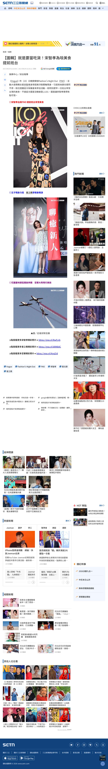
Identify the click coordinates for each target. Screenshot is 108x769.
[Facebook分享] (5, 75)
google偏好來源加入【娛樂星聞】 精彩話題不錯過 (56, 397)
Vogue (14, 80)
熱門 (40, 8)
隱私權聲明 (34, 752)
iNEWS (53, 3)
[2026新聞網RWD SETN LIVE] (31, 3)
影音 (45, 8)
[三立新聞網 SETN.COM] (5, 8)
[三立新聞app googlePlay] (27, 758)
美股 (54, 527)
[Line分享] (5, 80)
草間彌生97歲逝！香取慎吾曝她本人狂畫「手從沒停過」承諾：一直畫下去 (59, 683)
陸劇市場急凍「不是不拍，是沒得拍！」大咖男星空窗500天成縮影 (36, 725)
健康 (84, 8)
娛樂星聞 (45, 3)
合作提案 (65, 752)
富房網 (90, 3)
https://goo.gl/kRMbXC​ (50, 346)
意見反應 (76, 752)
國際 (89, 8)
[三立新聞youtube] (71, 745)
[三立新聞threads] (103, 745)
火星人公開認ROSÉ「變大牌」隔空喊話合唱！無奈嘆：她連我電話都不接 (13, 725)
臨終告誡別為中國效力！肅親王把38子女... (20, 402)
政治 (62, 8)
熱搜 (51, 8)
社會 (67, 8)
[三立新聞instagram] (84, 745)
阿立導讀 (71, 3)
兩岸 (95, 8)
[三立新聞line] (90, 745)
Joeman (10, 527)
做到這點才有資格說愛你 (50, 402)
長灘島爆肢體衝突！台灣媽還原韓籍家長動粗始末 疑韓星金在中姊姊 (59, 704)
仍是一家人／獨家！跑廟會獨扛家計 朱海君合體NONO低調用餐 (13, 704)
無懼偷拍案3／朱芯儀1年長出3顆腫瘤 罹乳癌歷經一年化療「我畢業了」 (36, 683)
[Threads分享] (5, 85)
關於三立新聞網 (20, 752)
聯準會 (44, 527)
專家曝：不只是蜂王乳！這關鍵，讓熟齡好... (55, 409)
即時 (10, 8)
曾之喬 (29, 192)
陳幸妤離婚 (31, 8)
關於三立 (6, 752)
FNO (62, 80)
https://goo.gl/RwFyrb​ (49, 339)
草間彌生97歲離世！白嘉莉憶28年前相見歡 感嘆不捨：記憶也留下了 (59, 725)
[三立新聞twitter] (97, 745)
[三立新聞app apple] (10, 758)
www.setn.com (23, 763)
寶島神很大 (81, 3)
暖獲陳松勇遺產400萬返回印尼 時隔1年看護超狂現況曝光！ (36, 704)
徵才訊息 (98, 752)
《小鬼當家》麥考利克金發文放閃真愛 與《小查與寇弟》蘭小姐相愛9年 (13, 683)
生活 (78, 8)
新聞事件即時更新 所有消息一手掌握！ (19, 397)
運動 (100, 8)
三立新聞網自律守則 (50, 752)
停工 (30, 527)
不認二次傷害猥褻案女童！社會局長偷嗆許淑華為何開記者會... (36, 471)
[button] (97, 3)
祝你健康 (62, 3)
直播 (56, 8)
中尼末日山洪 (19, 8)
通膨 (64, 527)
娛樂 (73, 8)
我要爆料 (87, 752)
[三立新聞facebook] (78, 745)
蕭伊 (20, 527)
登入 (103, 3)
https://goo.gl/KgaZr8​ (47, 353)
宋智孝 (27, 84)
